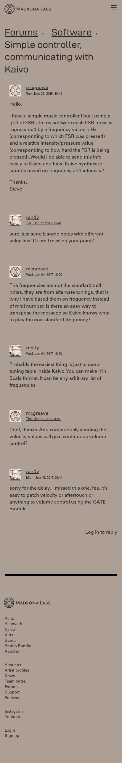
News (10, 676)
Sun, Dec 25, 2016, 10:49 (44, 94)
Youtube (12, 717)
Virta (9, 636)
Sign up (12, 736)
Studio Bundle (18, 647)
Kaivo (10, 630)
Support (12, 693)
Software (72, 32)
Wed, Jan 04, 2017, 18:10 (44, 354)
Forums (21, 32)
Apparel (12, 652)
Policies (12, 698)
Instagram (14, 712)
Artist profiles (17, 671)
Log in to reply (101, 532)
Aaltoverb (13, 624)
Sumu (10, 641)
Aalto (9, 619)
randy (32, 217)
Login (10, 731)
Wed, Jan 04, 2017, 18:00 (44, 275)
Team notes (15, 682)
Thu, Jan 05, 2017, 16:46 (43, 419)
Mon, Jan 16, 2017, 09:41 (44, 478)
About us (13, 665)
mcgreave (37, 88)
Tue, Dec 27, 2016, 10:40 (43, 223)
